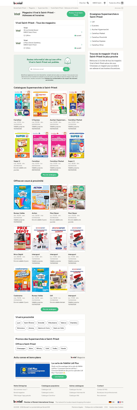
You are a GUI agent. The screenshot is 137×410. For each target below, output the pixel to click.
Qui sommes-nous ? (20, 389)
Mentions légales (77, 407)
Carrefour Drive (97, 45)
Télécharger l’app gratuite (22, 395)
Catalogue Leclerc (48, 392)
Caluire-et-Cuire (44, 328)
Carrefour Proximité (99, 37)
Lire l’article (59, 377)
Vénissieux (21, 328)
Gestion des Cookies (116, 407)
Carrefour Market (98, 33)
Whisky (39, 348)
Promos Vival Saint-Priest (76, 14)
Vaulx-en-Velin (58, 328)
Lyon (18, 323)
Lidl (93, 22)
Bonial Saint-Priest (20, 8)
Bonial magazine (19, 392)
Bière (31, 348)
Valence (63, 323)
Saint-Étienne (29, 323)
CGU (106, 407)
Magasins (32, 8)
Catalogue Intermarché (77, 392)
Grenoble (41, 323)
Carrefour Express (98, 41)
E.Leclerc (95, 26)
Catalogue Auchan (75, 389)
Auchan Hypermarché (100, 29)
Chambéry (73, 323)
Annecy (31, 328)
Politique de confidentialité (94, 407)
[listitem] (22, 110)
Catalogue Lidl (46, 389)
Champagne (21, 348)
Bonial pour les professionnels (107, 392)
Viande (63, 348)
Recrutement (101, 395)
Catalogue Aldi (74, 395)
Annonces (118, 8)
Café (47, 348)
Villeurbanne (52, 323)
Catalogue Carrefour (48, 395)
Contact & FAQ (102, 389)
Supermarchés (43, 8)
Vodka (55, 348)
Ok (66, 69)
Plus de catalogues (49, 175)
